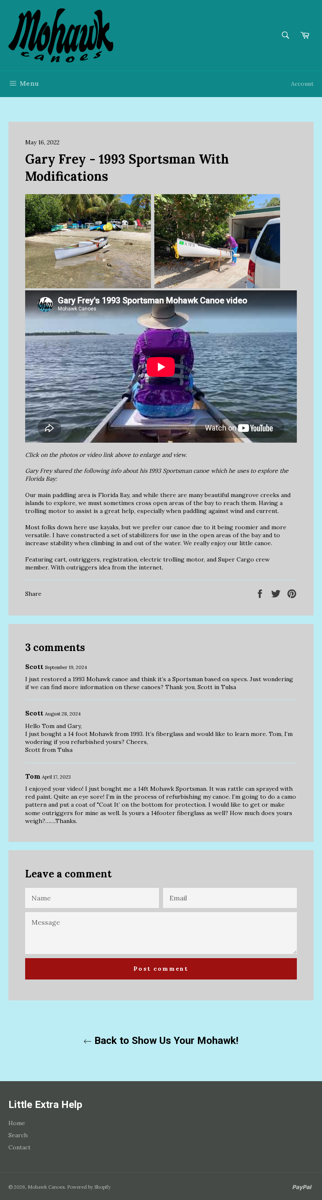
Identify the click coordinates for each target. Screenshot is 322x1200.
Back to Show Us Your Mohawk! (165, 1040)
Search (18, 1135)
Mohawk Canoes (46, 1187)
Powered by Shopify (89, 1187)
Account (302, 83)
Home (16, 1123)
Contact (19, 1147)
